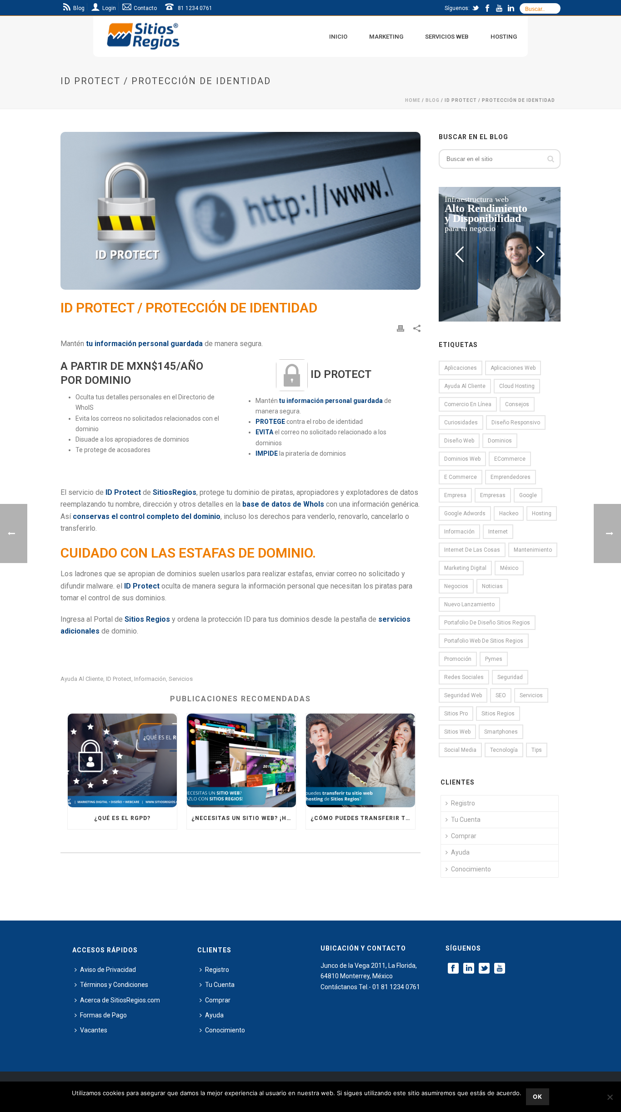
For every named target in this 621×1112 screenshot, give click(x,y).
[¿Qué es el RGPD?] (122, 760)
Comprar (463, 836)
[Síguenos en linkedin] (468, 969)
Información (150, 679)
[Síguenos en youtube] (499, 969)
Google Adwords (465, 513)
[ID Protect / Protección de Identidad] (240, 211)
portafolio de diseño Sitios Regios (487, 622)
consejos (517, 404)
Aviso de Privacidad (108, 969)
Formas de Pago (103, 1015)
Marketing (386, 36)
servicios (181, 679)
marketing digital (465, 568)
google (528, 495)
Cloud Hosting (517, 386)
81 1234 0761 (195, 8)
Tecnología (504, 750)
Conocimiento (471, 869)
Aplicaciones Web (513, 368)
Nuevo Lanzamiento (469, 604)
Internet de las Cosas (472, 550)
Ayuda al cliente (81, 679)
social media (460, 750)
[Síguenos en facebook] (453, 969)
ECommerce (510, 459)
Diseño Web (459, 441)
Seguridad (510, 677)
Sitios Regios (498, 713)
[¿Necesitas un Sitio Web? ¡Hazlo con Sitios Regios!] (241, 760)
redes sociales (464, 677)
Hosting (504, 36)
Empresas (493, 495)
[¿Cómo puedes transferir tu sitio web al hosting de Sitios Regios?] (360, 760)
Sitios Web (457, 732)
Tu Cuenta (466, 819)
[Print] (400, 328)
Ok (537, 1096)
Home (413, 100)
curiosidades (461, 422)
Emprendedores (511, 477)
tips (536, 750)
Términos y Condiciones (114, 984)
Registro (463, 803)
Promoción (457, 659)
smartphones (501, 732)
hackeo (508, 513)
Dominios (500, 441)
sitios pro (456, 713)
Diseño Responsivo (515, 422)
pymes (493, 659)
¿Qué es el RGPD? (122, 818)
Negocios (456, 586)
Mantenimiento (533, 550)
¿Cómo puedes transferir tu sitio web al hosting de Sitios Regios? (362, 818)
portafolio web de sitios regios (483, 641)
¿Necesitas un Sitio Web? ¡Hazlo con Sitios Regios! (243, 818)
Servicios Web (447, 36)
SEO (501, 695)
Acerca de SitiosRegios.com (120, 1000)
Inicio (338, 36)
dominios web (462, 459)
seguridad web (463, 695)
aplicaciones (460, 368)
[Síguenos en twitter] (484, 969)
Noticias (492, 586)
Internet (498, 531)
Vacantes (93, 1030)
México (509, 568)
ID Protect (118, 679)
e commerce (460, 477)
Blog (433, 100)
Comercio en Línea (467, 404)
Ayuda (460, 852)
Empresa (455, 495)
